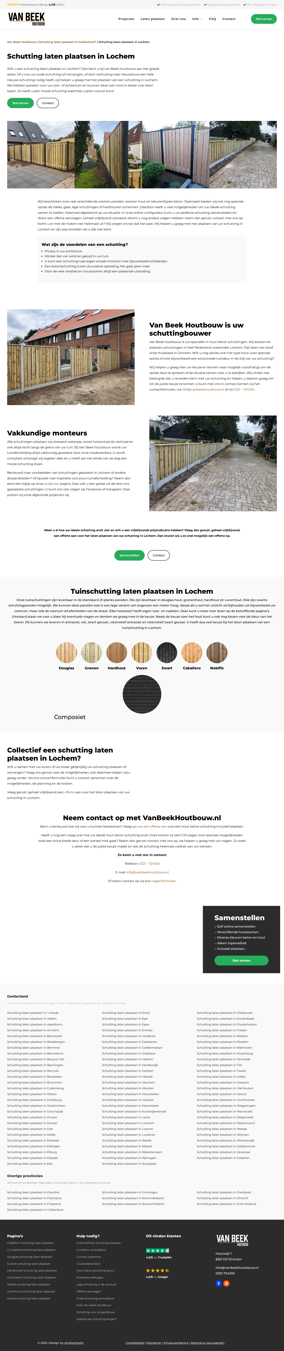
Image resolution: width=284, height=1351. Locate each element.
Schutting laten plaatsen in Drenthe (33, 1192)
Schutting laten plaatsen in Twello (221, 1071)
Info (195, 19)
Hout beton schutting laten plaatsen (31, 1277)
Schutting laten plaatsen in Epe (125, 1018)
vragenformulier (163, 881)
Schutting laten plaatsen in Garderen (129, 1036)
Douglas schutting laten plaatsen (29, 1257)
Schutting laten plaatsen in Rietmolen (224, 1047)
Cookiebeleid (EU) (88, 1263)
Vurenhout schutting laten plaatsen (31, 1291)
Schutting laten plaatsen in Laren (126, 1117)
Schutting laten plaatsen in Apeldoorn (35, 1024)
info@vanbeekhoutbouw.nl (203, 389)
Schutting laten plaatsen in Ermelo (127, 1030)
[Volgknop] (219, 1283)
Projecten (126, 19)
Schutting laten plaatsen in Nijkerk (127, 1146)
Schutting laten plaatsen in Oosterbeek (225, 1018)
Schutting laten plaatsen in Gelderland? (67, 42)
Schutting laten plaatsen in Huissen (128, 1100)
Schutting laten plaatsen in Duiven (32, 1123)
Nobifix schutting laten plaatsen (28, 1284)
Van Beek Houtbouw (22, 42)
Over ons (178, 19)
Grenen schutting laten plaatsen (29, 1263)
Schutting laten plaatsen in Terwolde (223, 1059)
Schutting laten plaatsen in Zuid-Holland (226, 1204)
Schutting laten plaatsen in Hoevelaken (130, 1094)
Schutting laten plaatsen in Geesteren (129, 1042)
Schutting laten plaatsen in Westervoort (226, 1123)
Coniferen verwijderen (91, 1250)
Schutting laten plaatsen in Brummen (34, 1082)
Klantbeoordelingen (90, 1277)
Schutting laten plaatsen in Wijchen (223, 1134)
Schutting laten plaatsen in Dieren (32, 1094)
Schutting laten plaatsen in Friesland (34, 1204)
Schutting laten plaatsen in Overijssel (224, 1192)
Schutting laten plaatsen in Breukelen (34, 1076)
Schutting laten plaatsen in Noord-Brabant (133, 1198)
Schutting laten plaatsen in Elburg (32, 1152)
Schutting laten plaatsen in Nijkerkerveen (132, 1152)
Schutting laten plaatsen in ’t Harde (33, 1013)
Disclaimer (154, 1343)
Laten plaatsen (153, 19)
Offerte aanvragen (89, 1291)
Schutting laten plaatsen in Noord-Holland (133, 1204)
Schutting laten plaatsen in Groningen (130, 1192)
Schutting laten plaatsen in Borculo (33, 1071)
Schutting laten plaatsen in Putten (222, 1030)
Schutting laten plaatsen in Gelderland (35, 1210)
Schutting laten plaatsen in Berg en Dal (35, 1059)
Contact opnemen (89, 1257)
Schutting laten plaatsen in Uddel (221, 1076)
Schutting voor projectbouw (96, 1312)
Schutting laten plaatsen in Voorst (222, 1094)
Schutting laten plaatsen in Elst (30, 1163)
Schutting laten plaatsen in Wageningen (226, 1105)
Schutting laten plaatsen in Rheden (222, 1042)
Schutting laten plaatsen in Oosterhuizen (227, 1024)
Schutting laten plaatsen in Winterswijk (225, 1140)
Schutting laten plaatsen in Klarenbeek (130, 1105)
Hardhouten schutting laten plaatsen (32, 1270)
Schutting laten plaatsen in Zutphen (223, 1158)
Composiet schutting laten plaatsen (31, 1250)
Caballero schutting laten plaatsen (30, 1243)
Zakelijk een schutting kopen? (97, 1319)
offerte (70, 792)
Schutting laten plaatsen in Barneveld (34, 1036)
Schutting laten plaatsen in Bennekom (35, 1053)
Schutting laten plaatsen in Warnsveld (224, 1111)
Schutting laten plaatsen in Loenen (127, 1129)
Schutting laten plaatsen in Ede (30, 1129)
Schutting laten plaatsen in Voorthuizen (226, 1100)
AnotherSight (73, 1343)
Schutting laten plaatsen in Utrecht (222, 1198)
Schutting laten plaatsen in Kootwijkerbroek (134, 1111)
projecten (51, 484)
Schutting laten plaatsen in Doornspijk (35, 1111)
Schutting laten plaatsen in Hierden (128, 1088)
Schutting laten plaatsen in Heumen (128, 1082)
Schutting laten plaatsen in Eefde (31, 1134)
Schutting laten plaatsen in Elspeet (32, 1158)
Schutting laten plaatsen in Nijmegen (129, 1158)
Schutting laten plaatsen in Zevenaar (223, 1152)
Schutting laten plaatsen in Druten (32, 1117)
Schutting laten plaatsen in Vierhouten (225, 1088)
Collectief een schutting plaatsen (99, 1243)
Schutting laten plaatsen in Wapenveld (225, 1117)
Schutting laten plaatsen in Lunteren (128, 1134)
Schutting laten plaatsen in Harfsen (127, 1071)
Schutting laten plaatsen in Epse (125, 1024)
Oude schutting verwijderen (95, 1298)
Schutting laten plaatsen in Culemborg (35, 1088)
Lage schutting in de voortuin (96, 1284)
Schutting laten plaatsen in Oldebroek (224, 1013)
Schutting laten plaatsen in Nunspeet (129, 1163)
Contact (229, 19)
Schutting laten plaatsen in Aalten (32, 1018)
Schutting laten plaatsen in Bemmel (33, 1047)
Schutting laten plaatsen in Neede (126, 1140)
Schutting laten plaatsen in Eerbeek (33, 1140)
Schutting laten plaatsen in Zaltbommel (226, 1146)
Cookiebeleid (135, 1343)
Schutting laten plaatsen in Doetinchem (36, 1105)
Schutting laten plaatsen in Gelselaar (129, 1053)
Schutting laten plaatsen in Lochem (128, 1123)
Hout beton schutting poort (95, 1270)
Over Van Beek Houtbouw (94, 1305)
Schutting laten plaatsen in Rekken (222, 1036)
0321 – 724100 (244, 389)
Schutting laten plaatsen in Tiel (219, 1065)
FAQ (212, 19)
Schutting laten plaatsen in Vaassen (223, 1082)
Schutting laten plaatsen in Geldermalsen (132, 1047)
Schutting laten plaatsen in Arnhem (33, 1030)
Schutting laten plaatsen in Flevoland (34, 1198)
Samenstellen (129, 555)
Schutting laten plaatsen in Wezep (222, 1129)
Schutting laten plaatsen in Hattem (127, 1059)
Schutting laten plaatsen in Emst (126, 1013)
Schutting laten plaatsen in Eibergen (33, 1146)
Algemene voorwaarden (207, 1343)
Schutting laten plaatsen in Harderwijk (130, 1065)
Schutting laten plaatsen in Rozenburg (225, 1053)
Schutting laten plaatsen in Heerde (127, 1076)
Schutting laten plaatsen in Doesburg (34, 1100)
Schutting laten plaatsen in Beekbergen (36, 1042)
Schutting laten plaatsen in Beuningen (35, 1065)
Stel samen (264, 19)
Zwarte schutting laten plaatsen (28, 1298)
